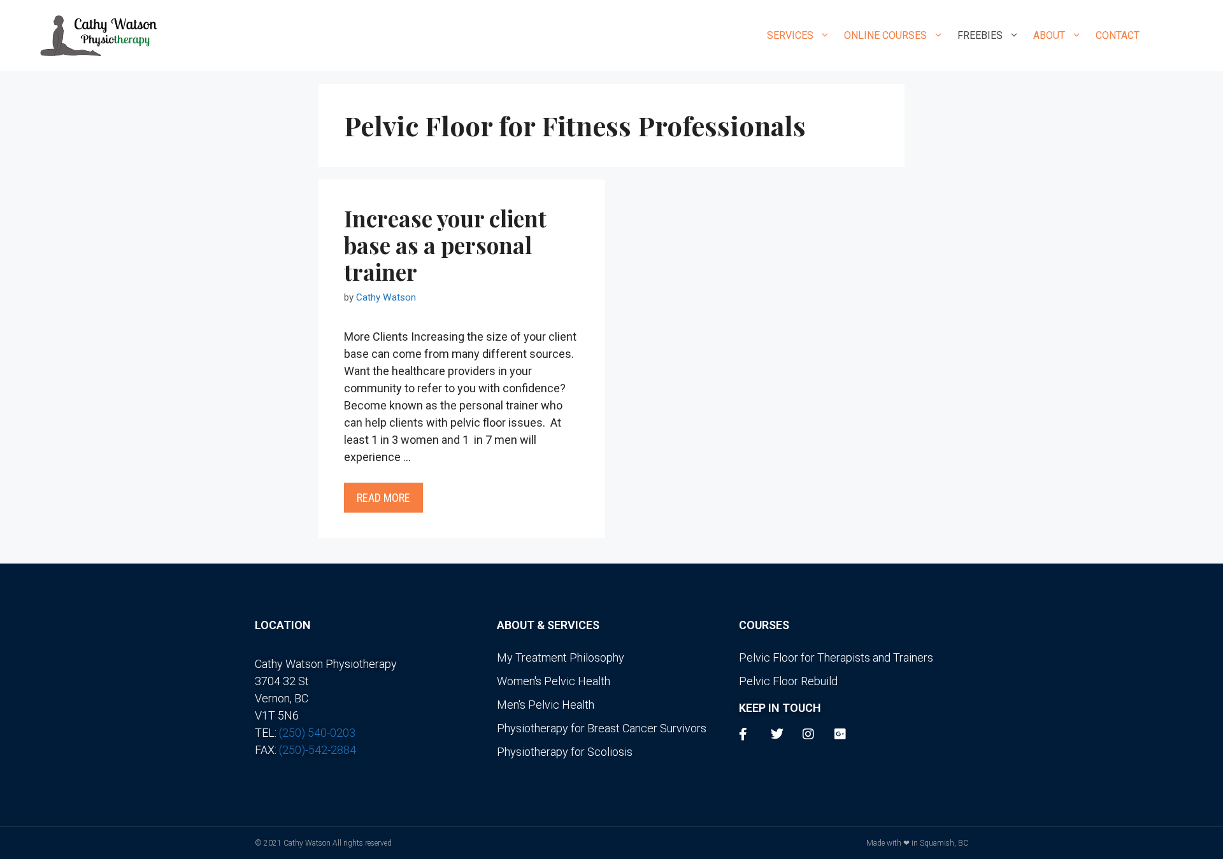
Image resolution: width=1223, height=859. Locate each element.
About (1049, 35)
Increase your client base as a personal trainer (445, 245)
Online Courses (885, 35)
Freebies (980, 35)
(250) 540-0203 (317, 732)
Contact (1118, 35)
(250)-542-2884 (317, 749)
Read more (383, 497)
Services (790, 35)
